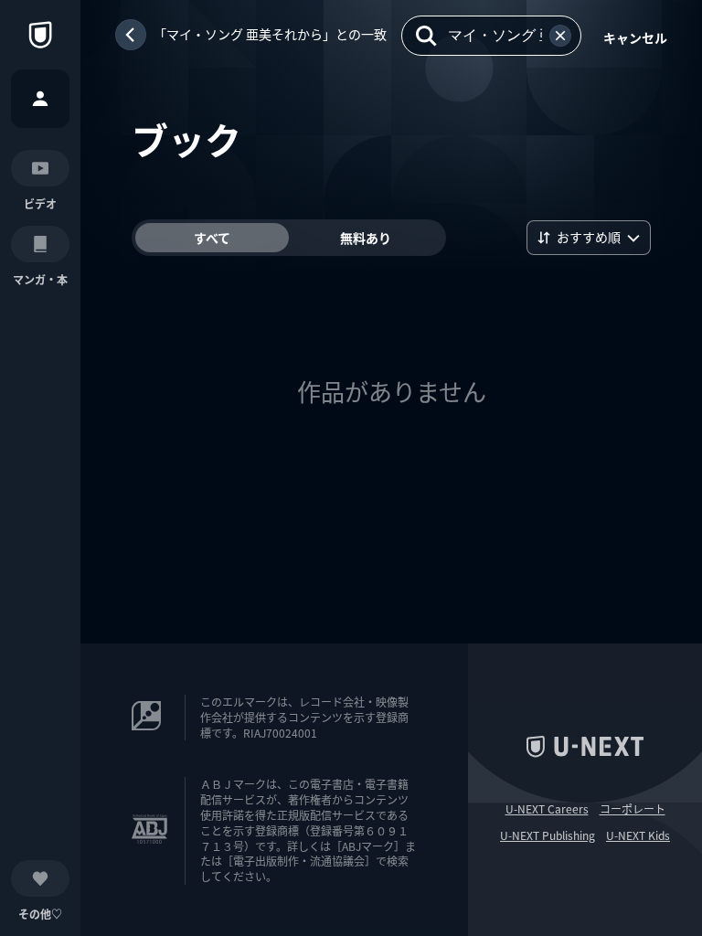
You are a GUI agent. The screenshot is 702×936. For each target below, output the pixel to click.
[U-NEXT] (40, 34)
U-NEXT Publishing (547, 835)
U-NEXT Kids (638, 835)
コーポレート (632, 809)
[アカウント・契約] (40, 98)
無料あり (365, 238)
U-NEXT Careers (547, 809)
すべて (212, 238)
